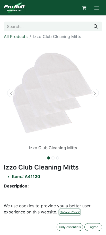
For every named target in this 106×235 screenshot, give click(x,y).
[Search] (95, 26)
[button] (11, 93)
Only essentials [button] (70, 227)
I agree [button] (93, 227)
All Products (16, 36)
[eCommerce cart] (84, 8)
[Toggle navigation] (96, 7)
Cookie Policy (70, 212)
